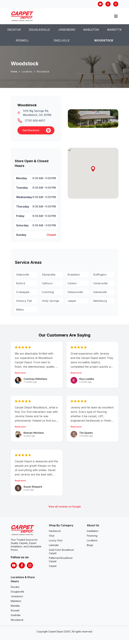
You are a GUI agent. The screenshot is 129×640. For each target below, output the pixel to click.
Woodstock (103, 40)
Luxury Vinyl (55, 540)
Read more (20, 373)
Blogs (90, 545)
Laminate (54, 545)
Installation (92, 531)
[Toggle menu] (116, 16)
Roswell (22, 40)
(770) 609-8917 (35, 120)
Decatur (14, 29)
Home (14, 71)
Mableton (91, 29)
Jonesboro (66, 29)
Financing (92, 535)
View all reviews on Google (64, 506)
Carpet (52, 566)
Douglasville (39, 29)
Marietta (114, 29)
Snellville (62, 40)
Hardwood (55, 531)
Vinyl (51, 535)
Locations (92, 540)
